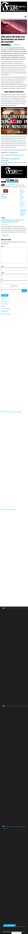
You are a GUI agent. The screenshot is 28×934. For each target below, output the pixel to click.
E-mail (2, 272)
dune (6, 185)
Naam (2, 266)
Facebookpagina (4, 160)
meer (7, 164)
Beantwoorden (5, 235)
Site (2, 279)
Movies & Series (22, 186)
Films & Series (15, 187)
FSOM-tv (14, 162)
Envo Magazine (22, 931)
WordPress (12, 931)
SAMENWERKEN (4, 311)
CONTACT (3, 299)
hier (25, 162)
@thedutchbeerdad (13, 152)
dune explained (11, 184)
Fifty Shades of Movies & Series (13, 181)
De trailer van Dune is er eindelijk (7, 136)
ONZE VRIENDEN (4, 304)
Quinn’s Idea (23, 94)
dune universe (18, 185)
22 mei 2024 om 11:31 (4, 224)
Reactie (3, 246)
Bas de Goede (16, 44)
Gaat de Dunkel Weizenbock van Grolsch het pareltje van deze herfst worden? (23, 212)
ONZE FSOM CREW (5, 301)
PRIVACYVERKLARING (5, 308)
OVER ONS (3, 306)
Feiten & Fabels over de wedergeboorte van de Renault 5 (4, 197)
